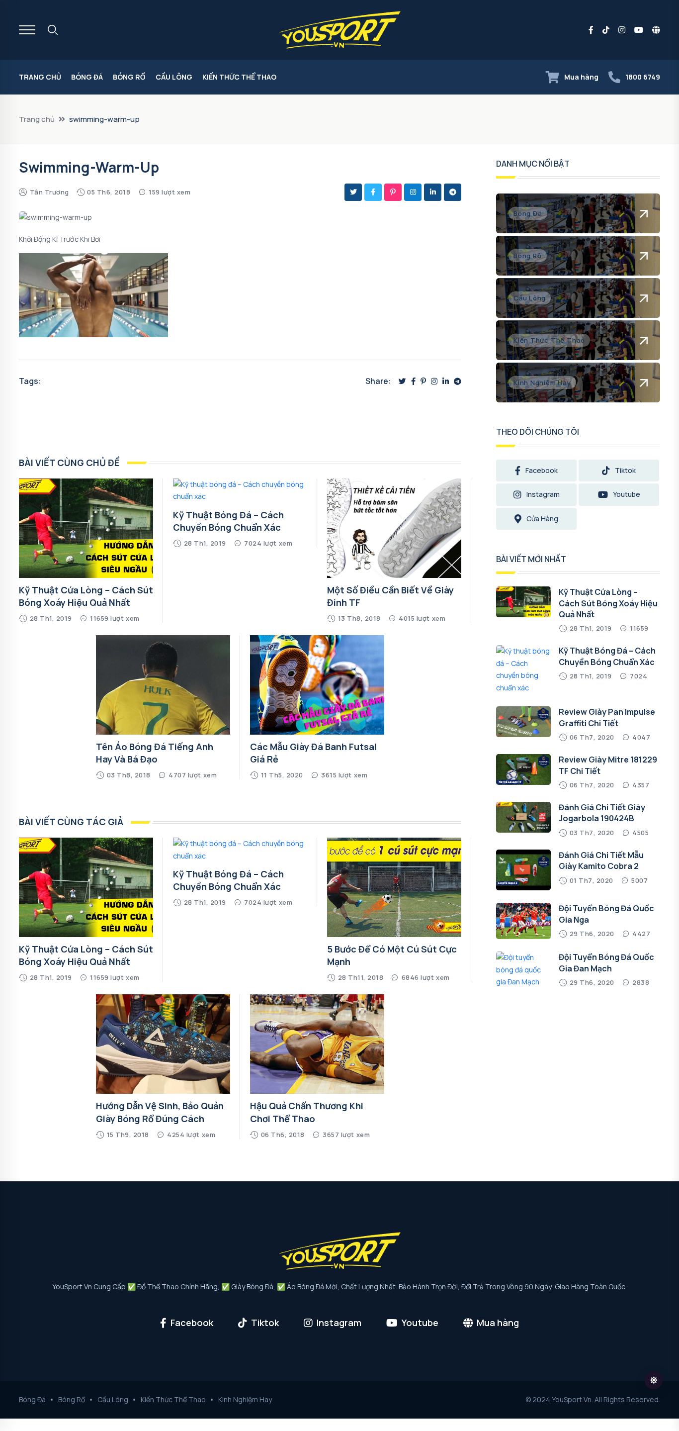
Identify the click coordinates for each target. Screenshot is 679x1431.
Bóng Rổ (129, 77)
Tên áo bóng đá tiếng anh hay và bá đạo (154, 753)
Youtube (626, 494)
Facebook (541, 470)
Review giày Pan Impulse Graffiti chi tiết (607, 717)
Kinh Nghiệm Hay (245, 1399)
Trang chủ (40, 77)
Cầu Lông (174, 77)
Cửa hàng (542, 518)
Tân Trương (49, 192)
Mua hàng (581, 77)
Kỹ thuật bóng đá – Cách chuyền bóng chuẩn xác (228, 521)
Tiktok (625, 470)
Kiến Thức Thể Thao (239, 77)
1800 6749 (642, 77)
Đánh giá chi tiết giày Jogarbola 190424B (602, 813)
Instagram (543, 494)
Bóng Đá (87, 77)
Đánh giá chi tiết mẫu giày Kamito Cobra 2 (601, 860)
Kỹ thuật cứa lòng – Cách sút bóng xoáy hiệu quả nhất (86, 596)
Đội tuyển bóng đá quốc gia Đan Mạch (606, 962)
